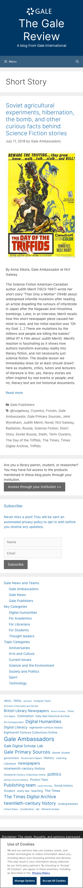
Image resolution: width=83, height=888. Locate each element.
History (49, 758)
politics (54, 774)
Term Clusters (60, 434)
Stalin (42, 434)
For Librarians (19, 624)
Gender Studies (61, 752)
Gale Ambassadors (24, 589)
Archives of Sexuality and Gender (21, 706)
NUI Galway (64, 422)
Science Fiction (46, 428)
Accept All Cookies (54, 880)
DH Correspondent (14, 722)
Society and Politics (24, 671)
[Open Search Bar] (77, 61)
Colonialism (25, 716)
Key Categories (15, 606)
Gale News (17, 595)
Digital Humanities (23, 612)
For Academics (20, 618)
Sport (13, 677)
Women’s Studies (50, 809)
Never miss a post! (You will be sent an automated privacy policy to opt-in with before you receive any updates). (40, 522)
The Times (50, 440)
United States (11, 809)
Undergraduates (68, 803)
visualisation (27, 809)
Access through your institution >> (34, 487)
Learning (61, 758)
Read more (14, 393)
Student (9, 791)
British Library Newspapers (26, 711)
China (70, 711)
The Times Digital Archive (30, 796)
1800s (7, 700)
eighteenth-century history (46, 727)
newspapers (29, 763)
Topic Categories (17, 642)
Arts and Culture (22, 654)
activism (27, 701)
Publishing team (20, 785)
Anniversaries (19, 648)
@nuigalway (19, 411)
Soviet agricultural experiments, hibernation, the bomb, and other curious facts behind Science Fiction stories (40, 119)
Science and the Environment (31, 665)
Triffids (35, 446)
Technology (18, 683)
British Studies (58, 711)
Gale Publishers (22, 405)
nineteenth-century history (24, 768)
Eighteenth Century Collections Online (30, 732)
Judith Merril (33, 422)
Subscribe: (13, 506)
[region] (41, 863)
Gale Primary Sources (44, 416)
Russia (27, 428)
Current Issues (20, 660)
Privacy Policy (41, 872)
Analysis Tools (42, 700)
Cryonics (37, 411)
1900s (17, 701)
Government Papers (31, 758)
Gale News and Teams (21, 583)
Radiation (13, 428)
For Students (19, 630)
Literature (10, 763)
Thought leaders (21, 636)
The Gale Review (41, 30)
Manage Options (25, 880)
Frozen (51, 411)
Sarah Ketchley (45, 785)
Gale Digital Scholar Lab (23, 746)
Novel (49, 422)
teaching (37, 791)
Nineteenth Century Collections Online (25, 774)
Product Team (39, 779)
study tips (23, 790)
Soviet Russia (26, 434)
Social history (63, 785)
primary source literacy (16, 779)
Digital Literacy (15, 727)
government (11, 758)
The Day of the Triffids (23, 440)
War (38, 809)
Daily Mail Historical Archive (53, 716)
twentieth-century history (30, 803)
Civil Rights (9, 716)
